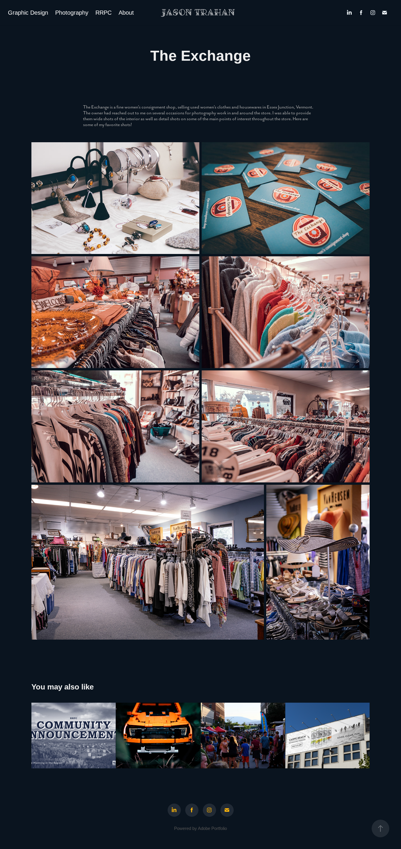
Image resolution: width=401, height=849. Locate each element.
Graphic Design (28, 12)
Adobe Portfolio (212, 828)
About (126, 12)
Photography (71, 12)
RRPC (103, 12)
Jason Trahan (198, 12)
